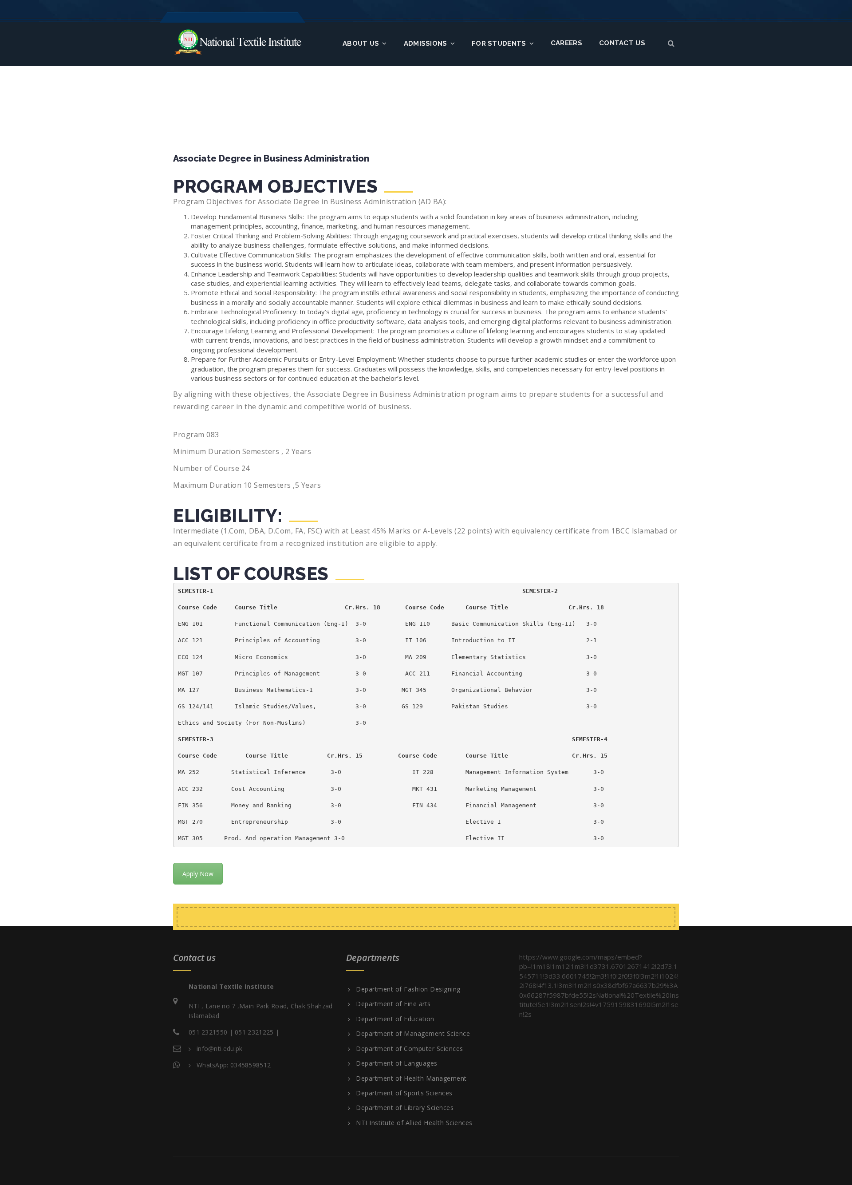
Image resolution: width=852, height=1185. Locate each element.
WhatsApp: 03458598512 (234, 1065)
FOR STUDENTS (499, 43)
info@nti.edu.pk (220, 1048)
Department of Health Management (411, 1078)
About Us (361, 43)
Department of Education (395, 1019)
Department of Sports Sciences (404, 1093)
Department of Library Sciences (405, 1108)
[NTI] (238, 41)
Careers (566, 43)
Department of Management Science (413, 1034)
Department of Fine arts (393, 1004)
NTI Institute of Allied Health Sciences (414, 1123)
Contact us (622, 43)
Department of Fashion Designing (408, 989)
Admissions (425, 43)
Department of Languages (397, 1063)
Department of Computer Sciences (409, 1049)
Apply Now (197, 873)
